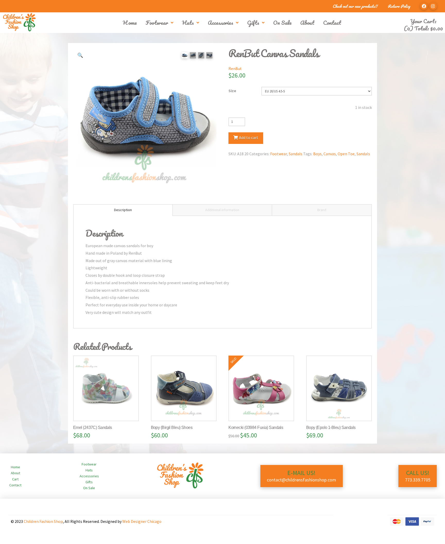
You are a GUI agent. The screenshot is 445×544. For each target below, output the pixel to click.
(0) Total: (423, 28)
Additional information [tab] (222, 210)
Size (232, 90)
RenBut (235, 68)
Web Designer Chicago (141, 521)
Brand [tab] (321, 210)
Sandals (295, 153)
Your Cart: (423, 20)
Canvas (329, 153)
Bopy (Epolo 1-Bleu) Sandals (331, 427)
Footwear (278, 153)
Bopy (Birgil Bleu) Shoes (172, 427)
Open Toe (346, 153)
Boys (317, 153)
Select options (108, 411)
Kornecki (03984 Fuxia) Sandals (255, 427)
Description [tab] (123, 210)
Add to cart (248, 137)
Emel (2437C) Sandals (92, 427)
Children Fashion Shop (43, 521)
